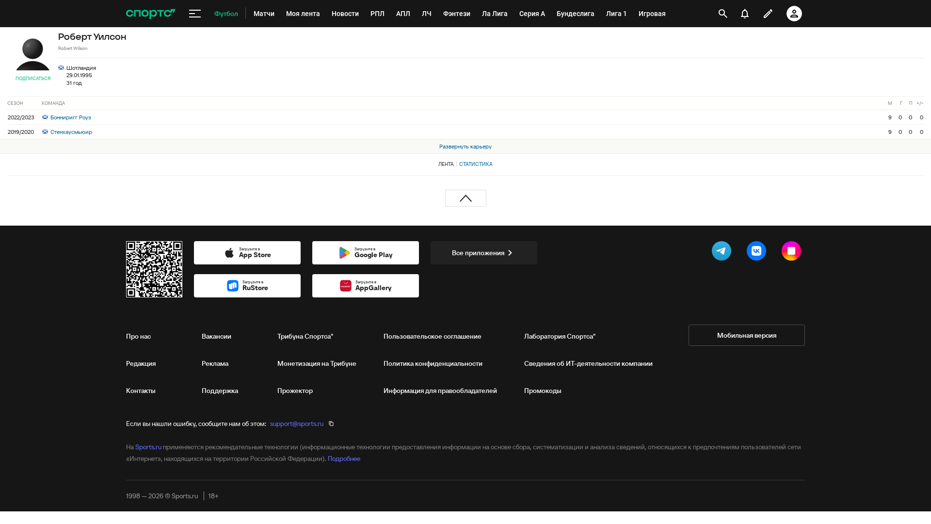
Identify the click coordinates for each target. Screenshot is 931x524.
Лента (446, 164)
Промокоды (543, 390)
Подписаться (33, 78)
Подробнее (344, 458)
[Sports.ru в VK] (758, 252)
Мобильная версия (746, 335)
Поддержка (220, 390)
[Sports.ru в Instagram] (793, 252)
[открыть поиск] (723, 13)
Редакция (141, 363)
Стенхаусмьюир (70, 131)
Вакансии (216, 336)
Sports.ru (148, 446)
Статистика (476, 164)
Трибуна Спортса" (305, 336)
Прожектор (295, 390)
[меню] (195, 13)
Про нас (138, 336)
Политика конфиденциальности (433, 363)
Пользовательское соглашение (433, 336)
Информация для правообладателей (440, 390)
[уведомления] (744, 13)
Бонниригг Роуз (70, 117)
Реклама (215, 363)
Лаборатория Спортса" (559, 336)
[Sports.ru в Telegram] (723, 252)
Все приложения (478, 252)
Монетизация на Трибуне (316, 363)
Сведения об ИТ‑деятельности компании (588, 363)
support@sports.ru (296, 423)
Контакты (141, 390)
